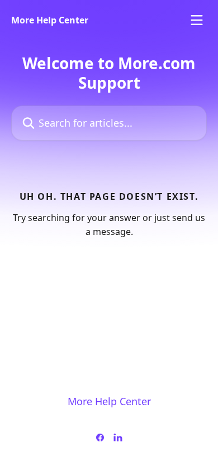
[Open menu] (197, 20)
